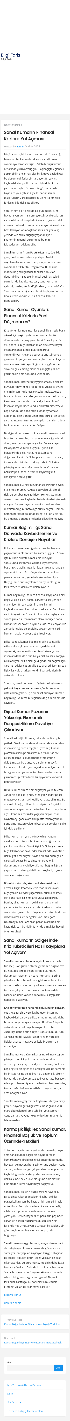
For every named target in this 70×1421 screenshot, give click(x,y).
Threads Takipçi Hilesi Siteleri (25, 1411)
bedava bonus (12, 1295)
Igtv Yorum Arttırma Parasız (24, 1385)
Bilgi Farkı (10, 55)
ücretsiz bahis (12, 1303)
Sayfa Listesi (14, 1402)
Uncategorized (13, 125)
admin (20, 146)
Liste (10, 1394)
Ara (9, 1362)
